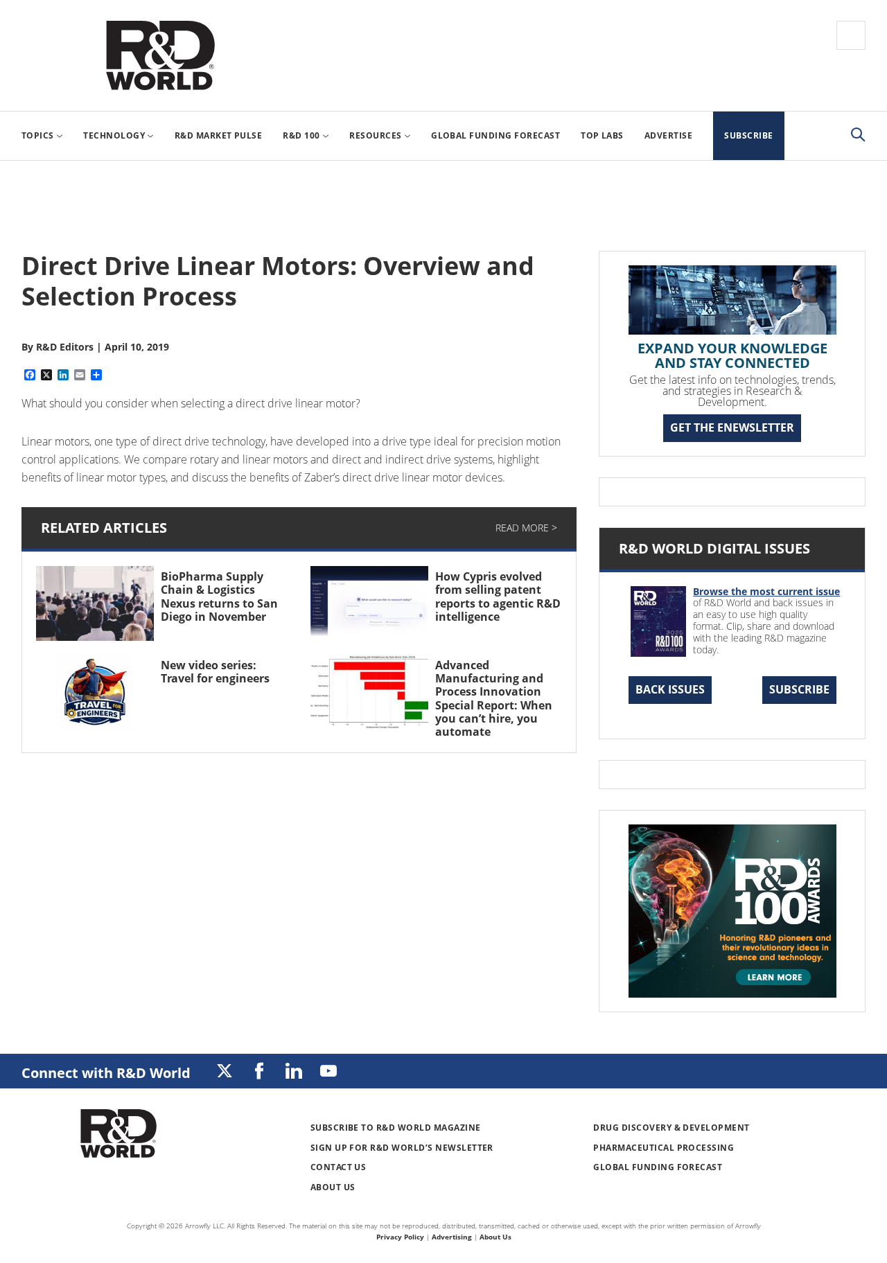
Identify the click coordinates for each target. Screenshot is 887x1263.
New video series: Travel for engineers (215, 671)
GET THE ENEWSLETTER (732, 427)
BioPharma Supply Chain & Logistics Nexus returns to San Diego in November (219, 596)
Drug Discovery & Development (671, 1127)
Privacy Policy (400, 1237)
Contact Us (338, 1167)
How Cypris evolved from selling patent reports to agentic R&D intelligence (498, 596)
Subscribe (799, 689)
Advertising (452, 1237)
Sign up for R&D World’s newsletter (401, 1148)
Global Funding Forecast (657, 1167)
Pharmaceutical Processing (663, 1148)
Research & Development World (160, 55)
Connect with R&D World (106, 1072)
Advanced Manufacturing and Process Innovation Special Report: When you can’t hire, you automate (493, 698)
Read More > (526, 527)
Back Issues (670, 689)
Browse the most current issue (766, 591)
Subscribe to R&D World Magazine (395, 1127)
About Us (332, 1187)
